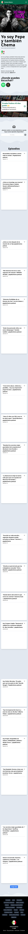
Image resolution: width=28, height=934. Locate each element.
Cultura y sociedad (10, 907)
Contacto (22, 930)
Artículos (17, 930)
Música (6, 905)
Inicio (4, 930)
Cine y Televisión (8, 910)
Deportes (14, 917)
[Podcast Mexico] (14, 922)
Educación (19, 900)
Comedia (8, 900)
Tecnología (19, 907)
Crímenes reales (8, 912)
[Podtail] (8, 84)
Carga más (14, 886)
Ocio (22, 912)
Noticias (16, 912)
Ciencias (23, 914)
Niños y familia (19, 902)
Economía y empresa (9, 902)
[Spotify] (3, 84)
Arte (13, 900)
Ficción (15, 910)
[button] (26, 2)
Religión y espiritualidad (16, 905)
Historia (22, 910)
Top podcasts (10, 930)
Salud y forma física (14, 914)
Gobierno (5, 914)
